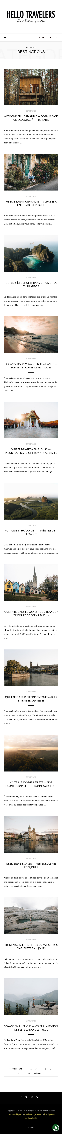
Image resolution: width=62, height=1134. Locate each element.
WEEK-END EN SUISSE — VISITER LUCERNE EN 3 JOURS (31, 865)
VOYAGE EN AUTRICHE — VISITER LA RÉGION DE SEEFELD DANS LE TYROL (31, 1027)
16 (29, 1073)
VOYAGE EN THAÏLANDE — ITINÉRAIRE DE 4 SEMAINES (31, 532)
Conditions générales (33, 1114)
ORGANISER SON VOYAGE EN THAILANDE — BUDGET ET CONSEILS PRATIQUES (31, 365)
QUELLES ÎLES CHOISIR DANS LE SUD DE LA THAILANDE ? (31, 284)
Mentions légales (15, 1114)
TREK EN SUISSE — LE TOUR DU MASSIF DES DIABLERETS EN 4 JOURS (31, 946)
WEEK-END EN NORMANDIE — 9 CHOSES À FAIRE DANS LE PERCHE (31, 203)
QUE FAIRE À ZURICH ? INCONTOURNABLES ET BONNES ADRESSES (31, 698)
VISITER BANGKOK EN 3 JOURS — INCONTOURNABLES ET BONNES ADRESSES (31, 451)
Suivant (37, 1073)
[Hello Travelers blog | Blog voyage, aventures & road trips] (31, 17)
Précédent (17, 1069)
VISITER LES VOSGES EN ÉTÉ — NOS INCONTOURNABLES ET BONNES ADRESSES (31, 784)
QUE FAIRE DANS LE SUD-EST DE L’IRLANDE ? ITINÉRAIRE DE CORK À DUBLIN (31, 613)
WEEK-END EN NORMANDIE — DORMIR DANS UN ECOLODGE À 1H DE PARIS (31, 117)
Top (32, 1127)
